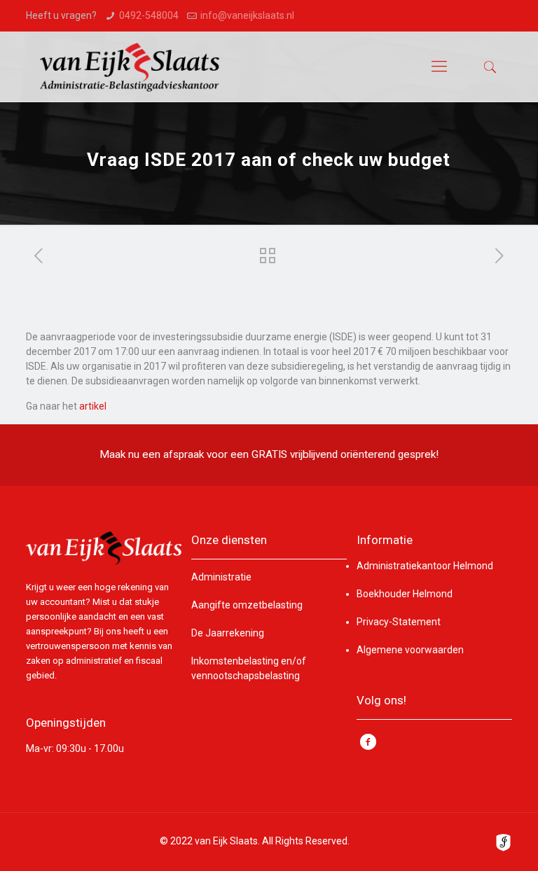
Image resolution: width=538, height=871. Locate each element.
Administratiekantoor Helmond (425, 565)
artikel (92, 406)
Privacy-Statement (399, 621)
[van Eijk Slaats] (129, 67)
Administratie (221, 577)
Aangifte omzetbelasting (247, 605)
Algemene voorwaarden (410, 649)
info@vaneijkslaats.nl (247, 15)
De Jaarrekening (227, 633)
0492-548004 (149, 15)
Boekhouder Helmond (405, 593)
